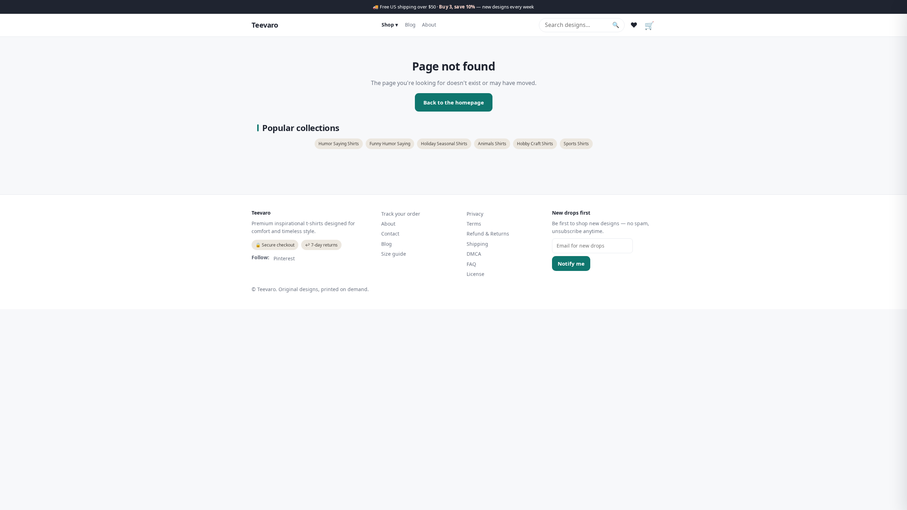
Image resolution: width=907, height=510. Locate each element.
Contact (390, 233)
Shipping (477, 243)
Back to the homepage (453, 102)
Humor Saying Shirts (339, 144)
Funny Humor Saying (390, 144)
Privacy (475, 213)
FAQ (471, 264)
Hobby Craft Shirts (535, 144)
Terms (474, 223)
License (475, 274)
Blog (410, 24)
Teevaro (265, 25)
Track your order (400, 213)
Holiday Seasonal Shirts (444, 144)
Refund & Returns (488, 233)
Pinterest (284, 258)
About (429, 24)
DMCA (474, 253)
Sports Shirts (576, 144)
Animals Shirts (492, 144)
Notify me (571, 263)
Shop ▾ (390, 24)
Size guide (393, 253)
